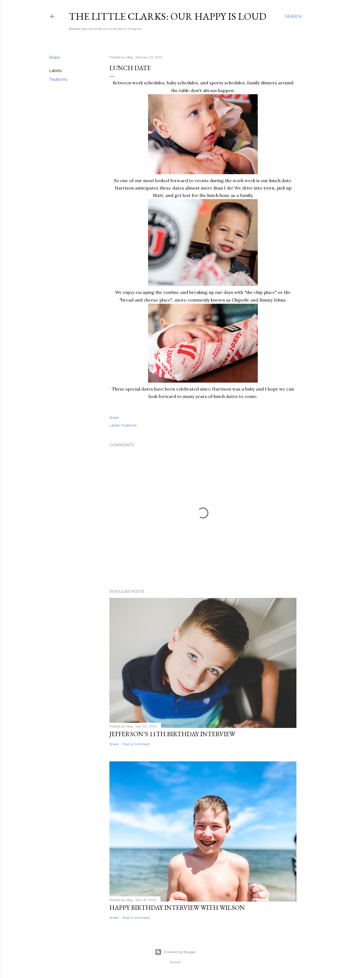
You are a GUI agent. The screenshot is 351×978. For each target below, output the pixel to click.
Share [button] (54, 57)
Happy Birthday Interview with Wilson (177, 907)
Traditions (58, 79)
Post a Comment (136, 744)
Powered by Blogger (180, 952)
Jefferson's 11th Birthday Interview (172, 734)
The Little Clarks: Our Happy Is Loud (167, 16)
